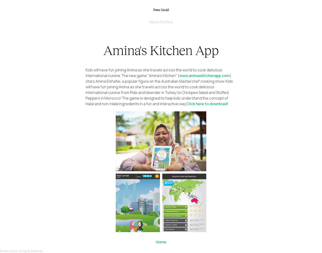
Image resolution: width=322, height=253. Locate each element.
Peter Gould (161, 9)
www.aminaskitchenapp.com (204, 75)
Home (161, 242)
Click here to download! (207, 103)
